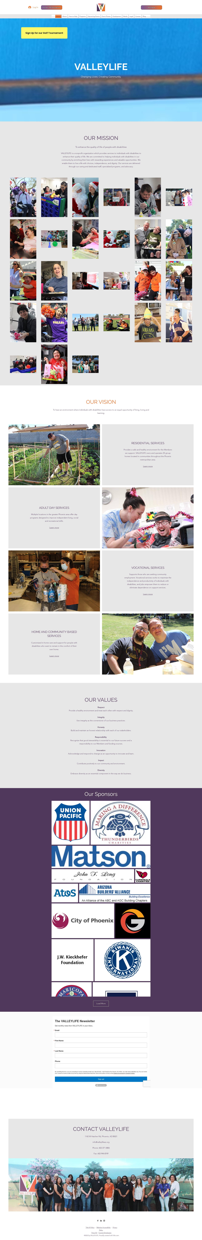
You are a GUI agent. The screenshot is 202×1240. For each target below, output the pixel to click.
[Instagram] (104, 1221)
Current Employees (105, 1233)
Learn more (148, 466)
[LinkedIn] (101, 1221)
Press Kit (94, 1233)
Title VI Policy (90, 1227)
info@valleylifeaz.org (101, 1142)
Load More (101, 1003)
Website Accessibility (103, 1227)
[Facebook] (98, 1221)
